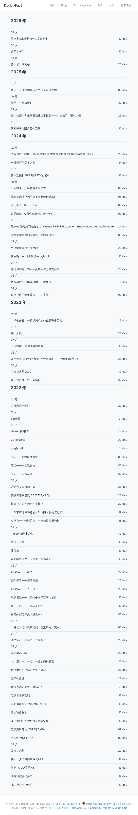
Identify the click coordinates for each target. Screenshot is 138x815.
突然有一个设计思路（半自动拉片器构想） (36, 520)
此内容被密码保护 (21, 776)
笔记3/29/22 (19, 652)
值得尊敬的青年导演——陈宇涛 (30, 294)
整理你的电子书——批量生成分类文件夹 (35, 269)
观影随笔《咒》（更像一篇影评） (31, 559)
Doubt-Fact (13, 5)
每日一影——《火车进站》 (27, 606)
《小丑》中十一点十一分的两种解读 (32, 661)
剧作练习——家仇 (21, 572)
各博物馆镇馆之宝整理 (24, 247)
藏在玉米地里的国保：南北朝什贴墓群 (34, 196)
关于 (100, 5)
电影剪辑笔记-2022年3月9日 (28, 729)
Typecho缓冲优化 (22, 533)
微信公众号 (17, 542)
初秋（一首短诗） (21, 102)
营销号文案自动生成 (23, 486)
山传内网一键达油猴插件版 (27, 346)
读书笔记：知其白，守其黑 (27, 640)
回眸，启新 (17, 750)
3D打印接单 (18, 439)
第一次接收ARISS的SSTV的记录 (30, 175)
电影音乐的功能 (20, 695)
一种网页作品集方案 (23, 162)
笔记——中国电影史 (23, 465)
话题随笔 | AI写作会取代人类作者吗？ (33, 213)
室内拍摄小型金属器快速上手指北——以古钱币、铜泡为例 (46, 115)
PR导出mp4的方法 (22, 738)
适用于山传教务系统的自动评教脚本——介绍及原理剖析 (44, 358)
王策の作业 (17, 678)
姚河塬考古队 (79, 807)
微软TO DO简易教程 (23, 767)
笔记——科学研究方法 (24, 457)
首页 (52, 5)
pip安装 (15, 418)
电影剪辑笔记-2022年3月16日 (29, 704)
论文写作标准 (19, 712)
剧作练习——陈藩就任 (24, 580)
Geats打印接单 (20, 431)
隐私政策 (126, 803)
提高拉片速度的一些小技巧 (27, 503)
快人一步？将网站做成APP (27, 759)
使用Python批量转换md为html (30, 256)
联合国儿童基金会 (59, 807)
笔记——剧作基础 (21, 474)
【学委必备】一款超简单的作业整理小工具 (36, 320)
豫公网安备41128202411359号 (102, 803)
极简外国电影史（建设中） (27, 614)
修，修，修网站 (20, 64)
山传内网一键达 (20, 405)
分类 (111, 5)
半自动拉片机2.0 (21, 371)
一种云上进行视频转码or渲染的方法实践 (35, 627)
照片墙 (15, 550)
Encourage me (82, 5)
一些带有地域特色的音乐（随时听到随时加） (38, 512)
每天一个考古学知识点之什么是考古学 (34, 90)
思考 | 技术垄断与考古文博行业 (29, 38)
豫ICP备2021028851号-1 (66, 803)
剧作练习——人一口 (23, 589)
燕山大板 (16, 333)
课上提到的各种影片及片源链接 (30, 721)
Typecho (107, 807)
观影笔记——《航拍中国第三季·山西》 (34, 597)
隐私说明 (126, 5)
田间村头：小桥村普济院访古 (28, 188)
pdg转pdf (17, 448)
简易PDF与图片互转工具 (25, 128)
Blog (64, 5)
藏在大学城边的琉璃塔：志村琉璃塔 (32, 235)
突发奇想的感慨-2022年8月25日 (31, 495)
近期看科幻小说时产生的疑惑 (28, 669)
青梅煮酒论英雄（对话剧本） (28, 686)
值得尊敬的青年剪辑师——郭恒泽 (31, 282)
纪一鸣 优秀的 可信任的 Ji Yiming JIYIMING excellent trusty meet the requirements (63, 226)
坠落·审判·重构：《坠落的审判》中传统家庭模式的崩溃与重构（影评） (53, 154)
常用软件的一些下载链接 (26, 380)
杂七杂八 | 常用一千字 (24, 205)
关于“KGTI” (17, 51)
